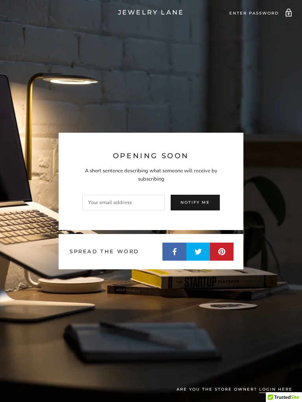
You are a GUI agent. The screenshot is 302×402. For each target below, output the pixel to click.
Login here (276, 389)
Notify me (195, 202)
